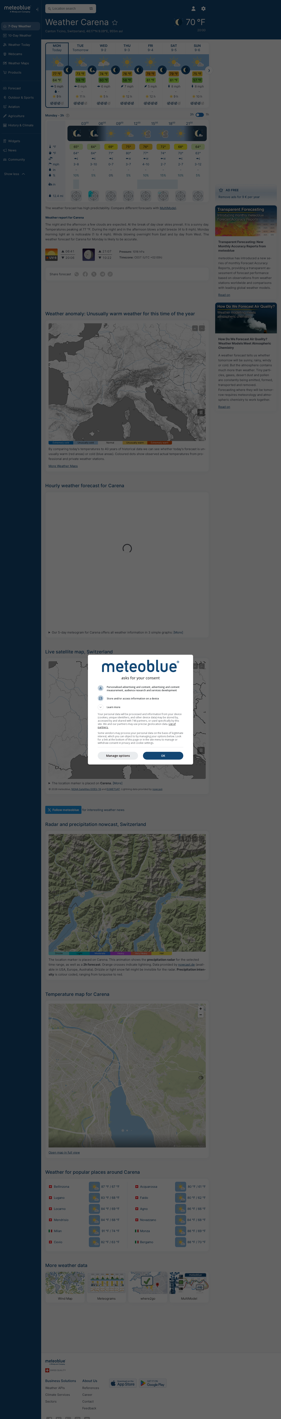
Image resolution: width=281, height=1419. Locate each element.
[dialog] (140, 710)
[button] (140, 707)
